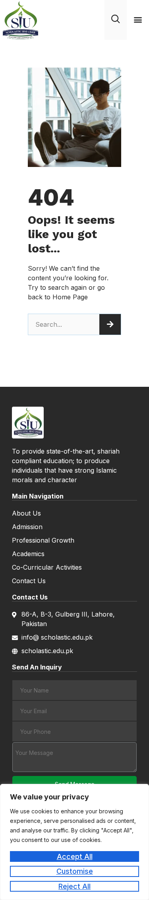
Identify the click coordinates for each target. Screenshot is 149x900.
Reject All (74, 886)
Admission (27, 527)
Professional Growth (43, 540)
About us (26, 513)
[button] (137, 19)
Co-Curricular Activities (47, 567)
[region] (74, 842)
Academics (28, 554)
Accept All (75, 856)
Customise (74, 871)
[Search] (110, 324)
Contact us (29, 581)
